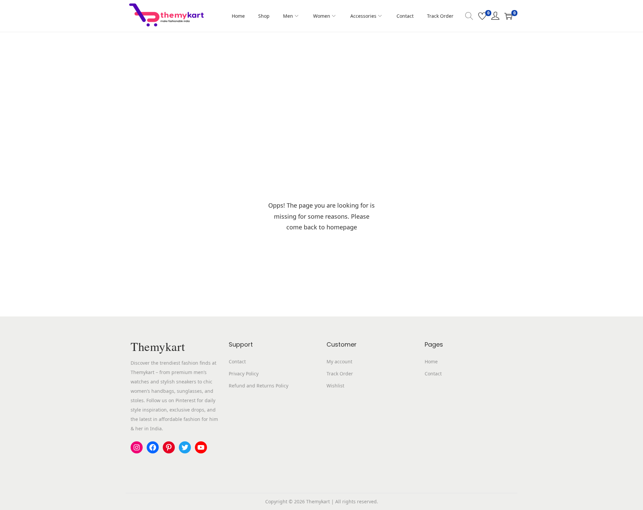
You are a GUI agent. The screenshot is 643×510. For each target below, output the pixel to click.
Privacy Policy (244, 373)
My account (339, 361)
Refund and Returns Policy (258, 385)
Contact (237, 361)
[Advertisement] (321, 82)
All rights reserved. (356, 501)
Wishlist (335, 385)
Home (431, 361)
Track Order (340, 373)
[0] (482, 16)
